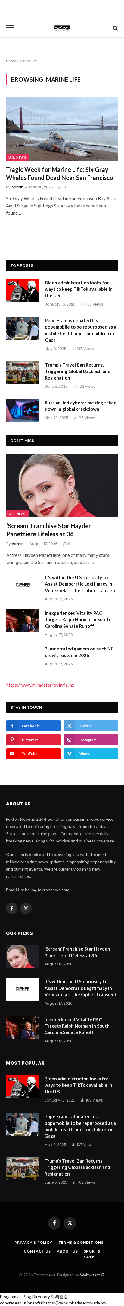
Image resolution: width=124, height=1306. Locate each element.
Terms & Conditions (81, 1242)
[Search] (115, 28)
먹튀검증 (59, 1296)
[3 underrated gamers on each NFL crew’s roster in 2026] (22, 656)
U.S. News (17, 157)
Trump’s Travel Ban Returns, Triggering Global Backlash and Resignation (77, 371)
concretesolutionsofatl (21, 1302)
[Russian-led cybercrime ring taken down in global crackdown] (22, 410)
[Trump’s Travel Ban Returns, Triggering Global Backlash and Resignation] (22, 372)
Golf (89, 1256)
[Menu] (10, 28)
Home (11, 61)
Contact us (37, 1251)
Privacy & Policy (33, 1242)
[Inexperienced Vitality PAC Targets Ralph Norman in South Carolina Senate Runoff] (22, 620)
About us (67, 1251)
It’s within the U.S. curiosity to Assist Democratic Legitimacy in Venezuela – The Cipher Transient (81, 584)
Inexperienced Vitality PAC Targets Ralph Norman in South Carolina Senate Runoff (77, 619)
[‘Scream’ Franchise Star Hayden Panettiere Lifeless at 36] (62, 485)
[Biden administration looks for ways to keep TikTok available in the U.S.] (22, 290)
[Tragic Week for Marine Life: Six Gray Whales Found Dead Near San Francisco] (62, 128)
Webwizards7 (92, 1274)
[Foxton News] (62, 28)
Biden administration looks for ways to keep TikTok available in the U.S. (79, 289)
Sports (92, 1251)
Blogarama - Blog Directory (25, 1296)
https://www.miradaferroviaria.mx (40, 685)
